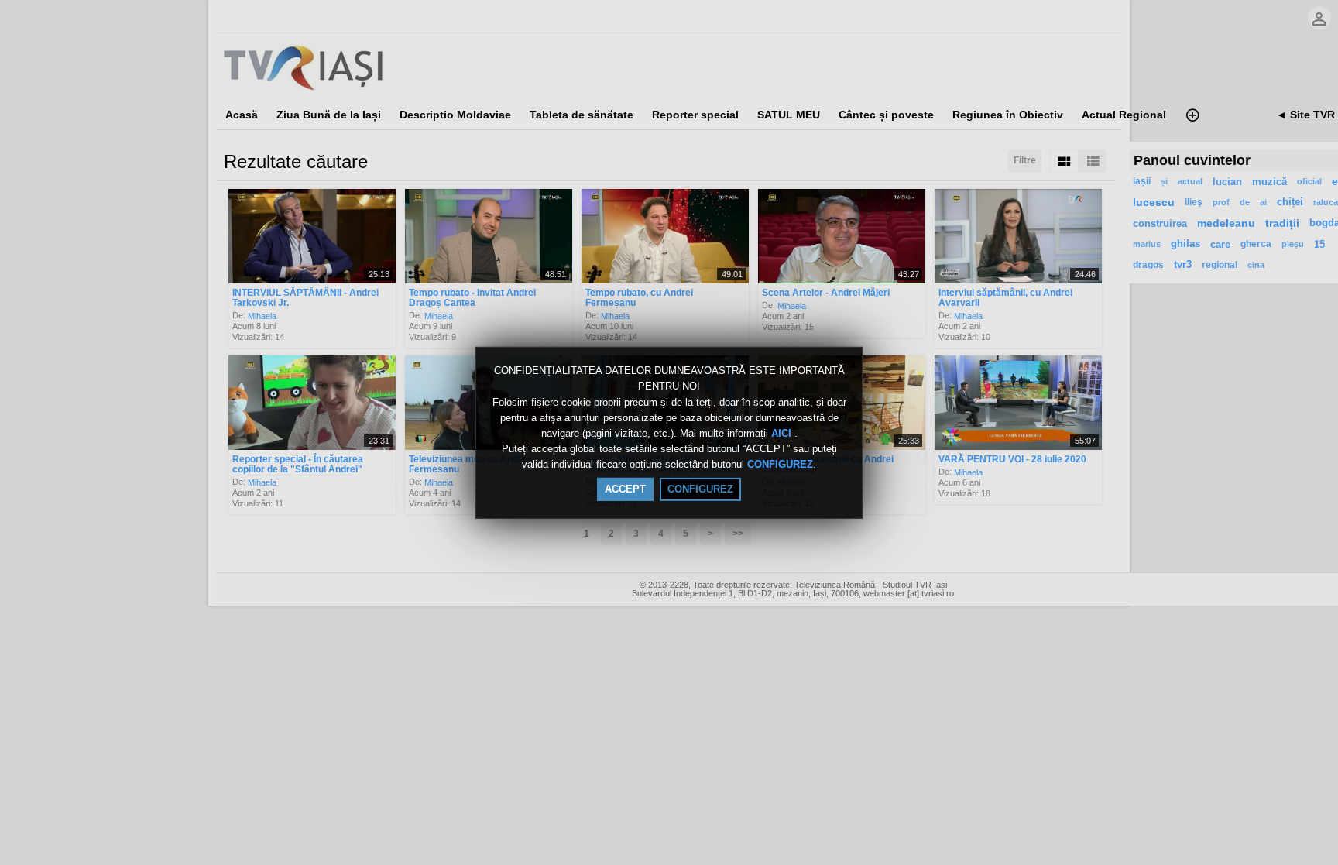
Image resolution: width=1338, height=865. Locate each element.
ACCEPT (625, 489)
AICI (782, 433)
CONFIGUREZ (780, 465)
